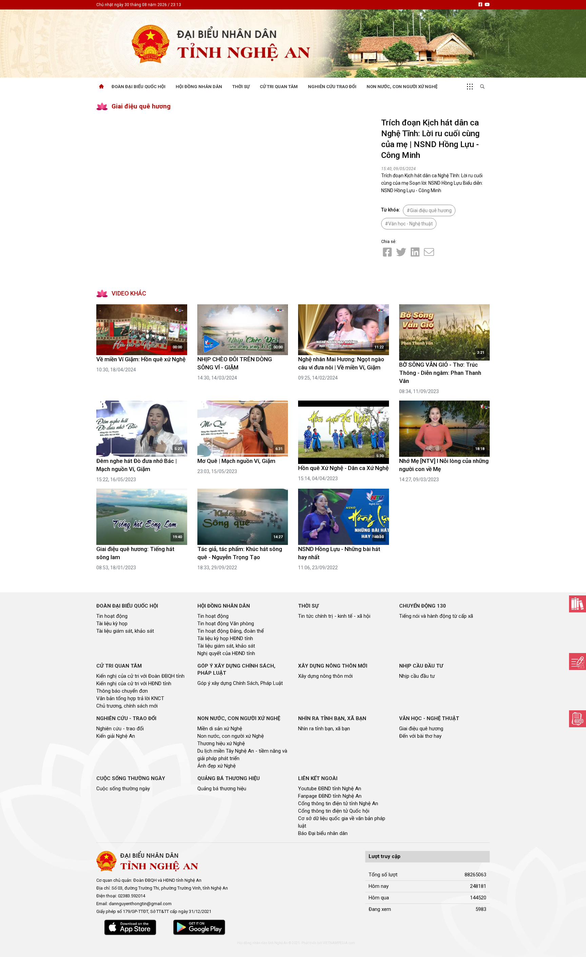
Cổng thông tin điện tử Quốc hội (333, 811)
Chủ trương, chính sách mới (127, 706)
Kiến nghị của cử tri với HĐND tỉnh (133, 683)
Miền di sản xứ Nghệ (219, 729)
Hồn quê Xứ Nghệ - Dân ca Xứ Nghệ (343, 468)
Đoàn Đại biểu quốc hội (138, 86)
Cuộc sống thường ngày (123, 789)
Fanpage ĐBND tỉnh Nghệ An (330, 796)
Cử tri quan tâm (279, 86)
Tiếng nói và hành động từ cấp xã (436, 616)
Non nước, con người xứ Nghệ (402, 86)
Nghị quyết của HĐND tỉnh (226, 653)
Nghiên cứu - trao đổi (120, 729)
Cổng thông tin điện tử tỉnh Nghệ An (338, 803)
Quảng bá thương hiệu (221, 789)
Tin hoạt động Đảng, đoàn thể (230, 631)
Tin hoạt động (112, 616)
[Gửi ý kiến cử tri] (577, 603)
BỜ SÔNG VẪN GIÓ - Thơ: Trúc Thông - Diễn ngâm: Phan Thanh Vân (440, 372)
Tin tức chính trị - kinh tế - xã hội (334, 616)
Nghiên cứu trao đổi (332, 86)
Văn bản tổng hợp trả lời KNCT (130, 698)
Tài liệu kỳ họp (112, 623)
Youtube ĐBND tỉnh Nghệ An (329, 789)
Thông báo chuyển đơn (122, 691)
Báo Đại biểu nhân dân (323, 833)
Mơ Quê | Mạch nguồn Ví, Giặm (236, 460)
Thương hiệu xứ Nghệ (221, 743)
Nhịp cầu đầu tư (417, 676)
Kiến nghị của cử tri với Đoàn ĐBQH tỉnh (140, 676)
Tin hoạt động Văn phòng (225, 623)
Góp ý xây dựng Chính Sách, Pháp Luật (240, 683)
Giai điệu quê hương (141, 106)
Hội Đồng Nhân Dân (199, 86)
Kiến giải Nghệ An (115, 736)
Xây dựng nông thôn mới (325, 676)
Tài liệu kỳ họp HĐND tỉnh (225, 638)
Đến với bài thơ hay (420, 736)
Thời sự (241, 86)
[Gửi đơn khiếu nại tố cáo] (577, 718)
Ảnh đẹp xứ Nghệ (216, 766)
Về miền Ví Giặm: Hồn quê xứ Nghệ (140, 359)
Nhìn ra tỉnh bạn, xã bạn (324, 729)
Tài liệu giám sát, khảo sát (125, 631)
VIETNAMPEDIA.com (339, 943)
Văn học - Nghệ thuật (410, 223)
